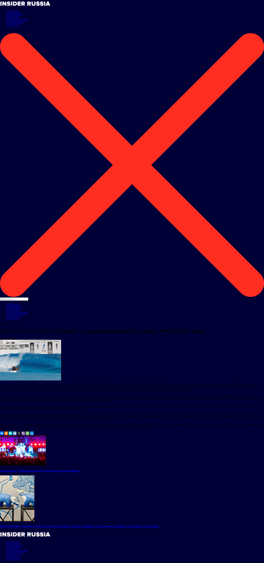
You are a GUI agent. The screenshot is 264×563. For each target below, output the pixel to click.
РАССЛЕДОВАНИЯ (17, 20)
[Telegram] (14, 433)
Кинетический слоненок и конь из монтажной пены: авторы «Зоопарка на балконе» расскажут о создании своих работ (79, 526)
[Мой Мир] (32, 433)
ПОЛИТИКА (13, 12)
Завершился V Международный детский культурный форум (40, 470)
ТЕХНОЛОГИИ (14, 23)
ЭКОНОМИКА (14, 14)
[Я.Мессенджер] (10, 433)
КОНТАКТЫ (13, 559)
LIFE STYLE (13, 25)
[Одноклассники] (6, 433)
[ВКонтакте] (2, 433)
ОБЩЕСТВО (13, 17)
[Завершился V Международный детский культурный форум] (23, 464)
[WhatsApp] (27, 433)
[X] (19, 433)
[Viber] (23, 433)
